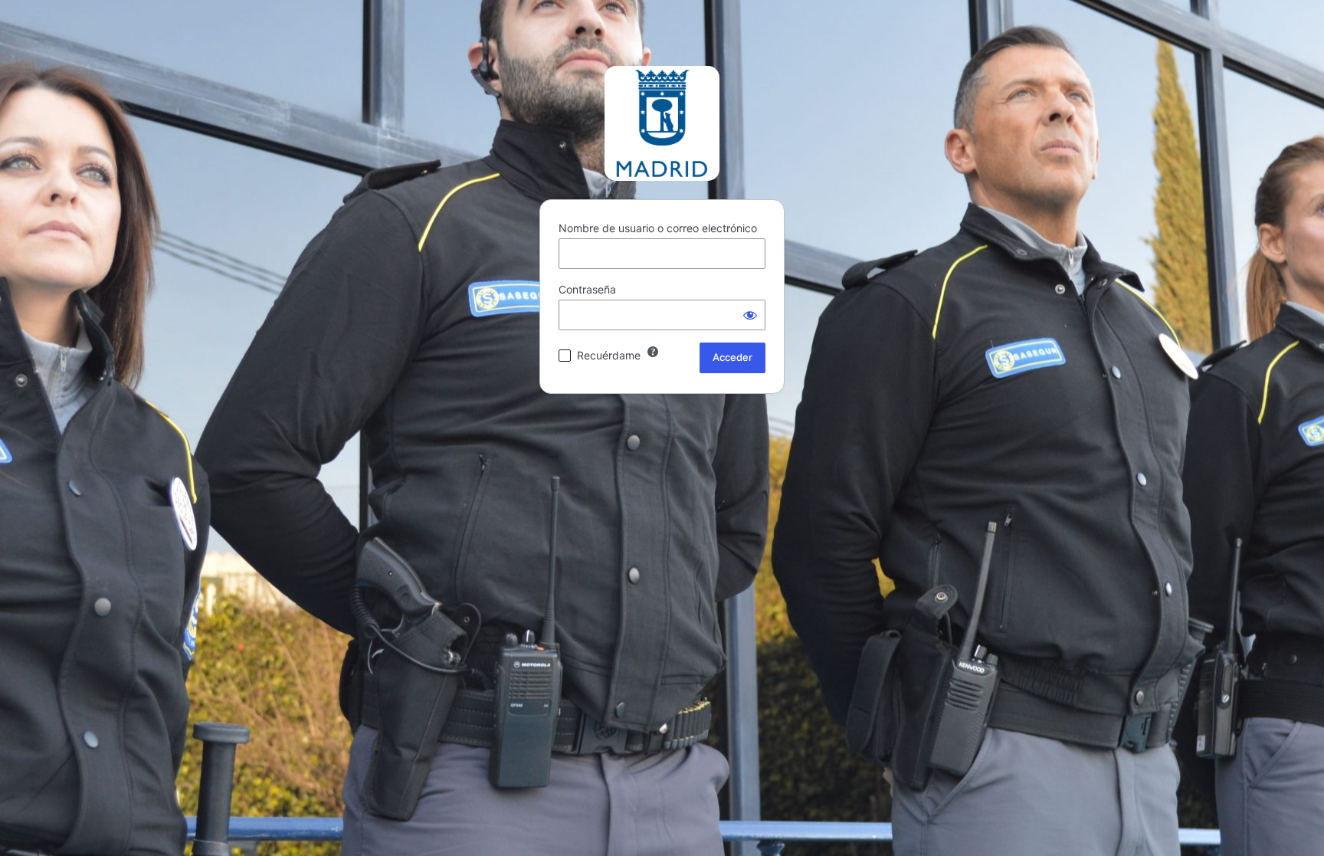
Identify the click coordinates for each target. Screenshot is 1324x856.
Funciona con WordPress (662, 123)
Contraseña (587, 289)
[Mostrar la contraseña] (750, 315)
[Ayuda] (653, 352)
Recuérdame (609, 355)
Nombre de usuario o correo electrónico (658, 227)
